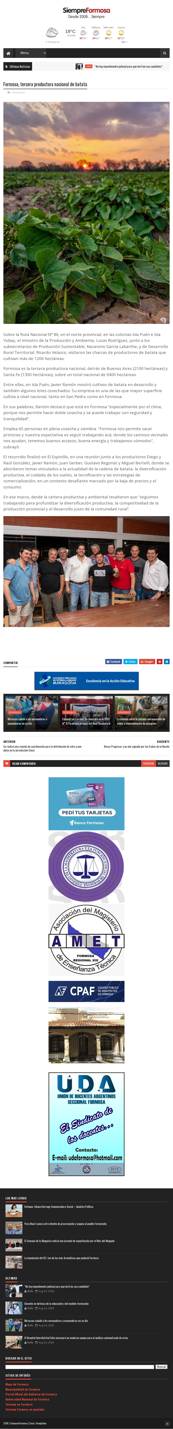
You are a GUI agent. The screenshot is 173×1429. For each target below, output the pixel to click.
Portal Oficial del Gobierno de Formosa (31, 1394)
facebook (148, 763)
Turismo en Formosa (18, 1404)
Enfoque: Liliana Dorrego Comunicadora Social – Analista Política (58, 1206)
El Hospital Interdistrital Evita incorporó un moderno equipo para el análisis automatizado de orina (76, 1338)
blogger (163, 763)
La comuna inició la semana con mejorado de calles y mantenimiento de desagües (141, 721)
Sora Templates (38, 1423)
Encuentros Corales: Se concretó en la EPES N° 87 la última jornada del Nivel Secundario (86, 721)
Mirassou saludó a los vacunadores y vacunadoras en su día (27, 721)
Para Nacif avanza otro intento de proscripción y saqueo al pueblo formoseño (65, 1224)
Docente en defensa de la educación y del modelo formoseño (56, 1303)
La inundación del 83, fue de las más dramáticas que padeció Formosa (61, 1258)
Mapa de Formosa (16, 1384)
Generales (18, 92)
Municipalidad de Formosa (22, 1389)
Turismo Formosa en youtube (24, 1409)
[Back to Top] (167, 1423)
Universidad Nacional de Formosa (27, 1399)
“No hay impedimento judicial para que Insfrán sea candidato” (93, 66)
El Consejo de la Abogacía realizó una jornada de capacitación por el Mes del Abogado (69, 1241)
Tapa (53, 66)
